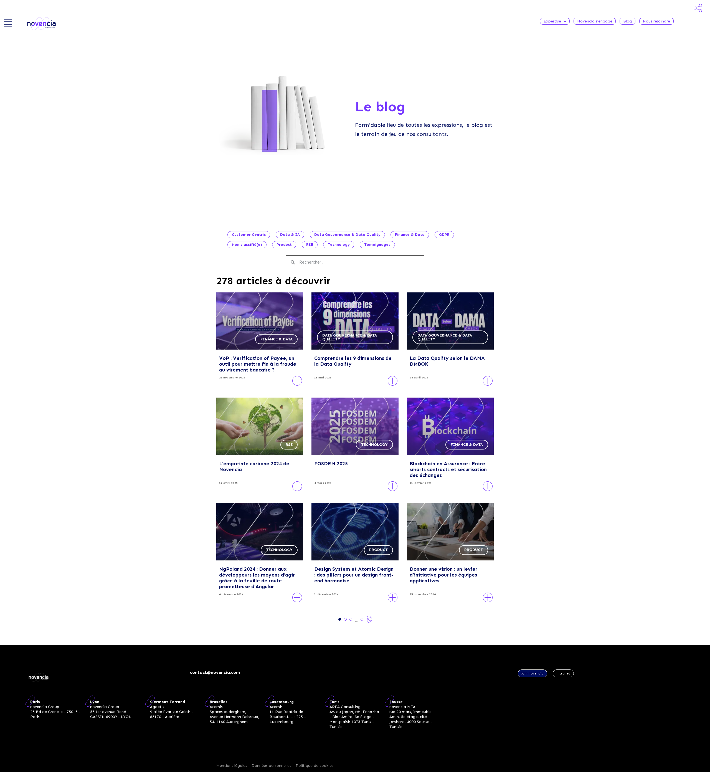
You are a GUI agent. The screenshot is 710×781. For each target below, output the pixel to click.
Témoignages (377, 244)
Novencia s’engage (594, 21)
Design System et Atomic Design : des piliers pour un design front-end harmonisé (354, 575)
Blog (627, 21)
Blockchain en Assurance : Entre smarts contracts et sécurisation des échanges (448, 469)
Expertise (552, 21)
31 (362, 619)
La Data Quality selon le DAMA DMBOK (447, 361)
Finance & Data (410, 234)
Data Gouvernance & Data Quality (347, 234)
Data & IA (290, 234)
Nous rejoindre (656, 21)
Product (284, 244)
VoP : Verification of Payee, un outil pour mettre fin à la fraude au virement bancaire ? (257, 364)
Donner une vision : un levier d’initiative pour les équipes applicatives (443, 575)
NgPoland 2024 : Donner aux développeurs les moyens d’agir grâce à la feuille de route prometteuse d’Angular (257, 578)
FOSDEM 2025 (331, 464)
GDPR (444, 234)
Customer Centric (249, 234)
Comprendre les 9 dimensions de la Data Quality (353, 361)
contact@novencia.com (215, 672)
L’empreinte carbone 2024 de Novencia (254, 466)
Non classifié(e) (247, 244)
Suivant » (369, 619)
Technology (339, 244)
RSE (309, 244)
